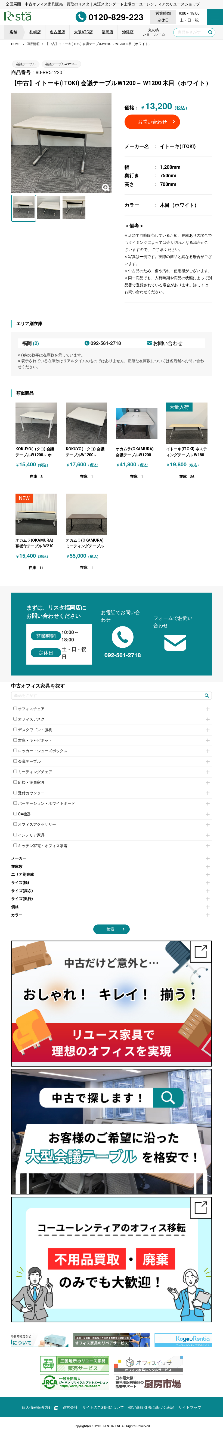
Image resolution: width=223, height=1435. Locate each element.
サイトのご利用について (103, 1407)
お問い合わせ (152, 122)
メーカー (18, 858)
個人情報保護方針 (37, 1407)
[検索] (207, 696)
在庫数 (17, 866)
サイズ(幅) (20, 882)
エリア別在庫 (22, 874)
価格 (15, 907)
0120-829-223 (116, 17)
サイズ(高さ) (22, 890)
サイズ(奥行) (22, 898)
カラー (17, 915)
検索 (110, 929)
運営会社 (70, 1407)
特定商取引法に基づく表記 (151, 1407)
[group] (111, 1340)
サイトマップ (189, 1407)
